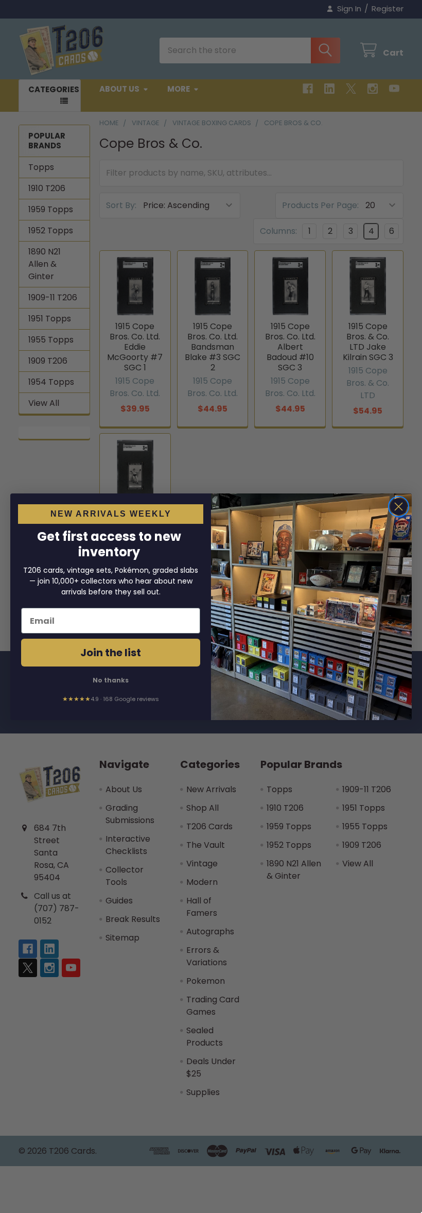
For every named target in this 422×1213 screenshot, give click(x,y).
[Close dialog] (399, 507)
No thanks (111, 680)
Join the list (110, 652)
